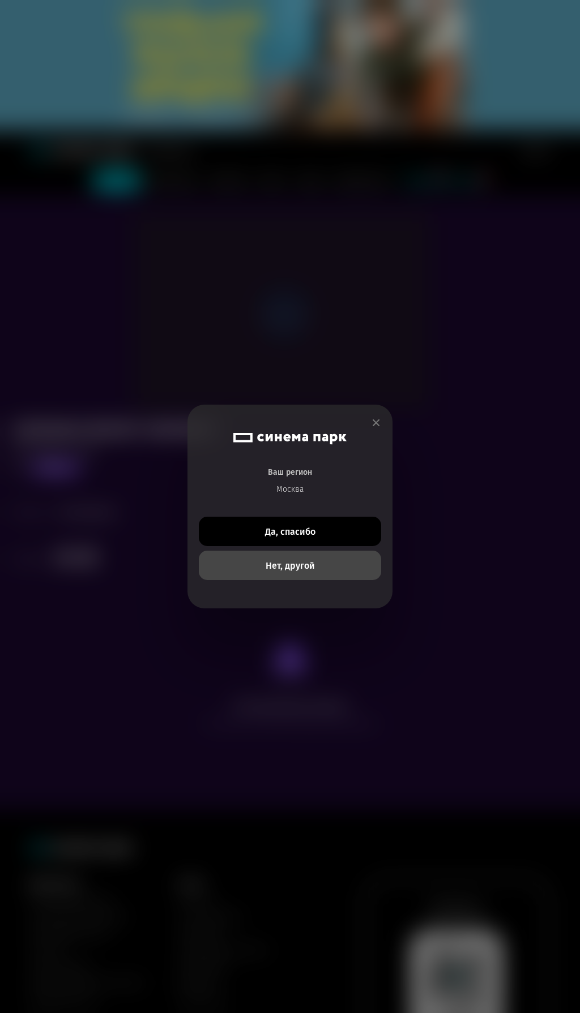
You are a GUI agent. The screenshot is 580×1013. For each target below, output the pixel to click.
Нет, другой (290, 565)
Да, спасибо (290, 531)
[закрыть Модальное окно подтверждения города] (376, 423)
